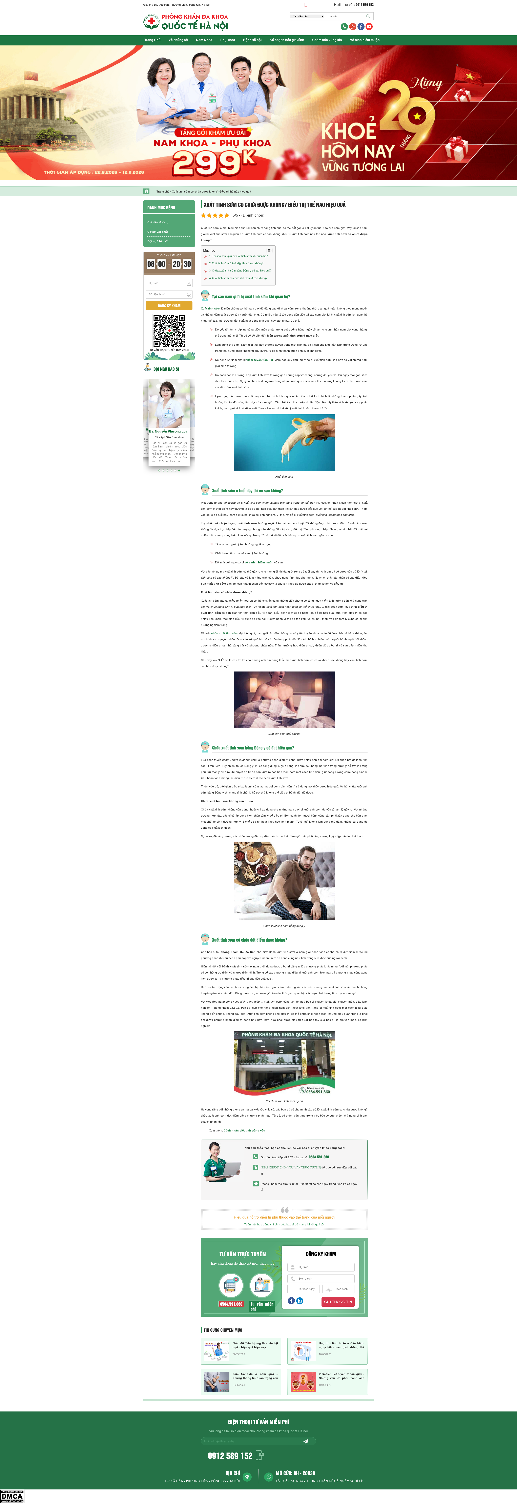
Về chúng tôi (178, 40)
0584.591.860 (319, 1156)
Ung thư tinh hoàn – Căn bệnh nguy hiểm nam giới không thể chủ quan (342, 1347)
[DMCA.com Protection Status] (12, 1502)
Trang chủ (163, 191)
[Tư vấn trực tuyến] (304, 1167)
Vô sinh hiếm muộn (365, 40)
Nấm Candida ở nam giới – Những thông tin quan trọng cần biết (255, 1378)
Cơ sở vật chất (157, 231)
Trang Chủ (152, 40)
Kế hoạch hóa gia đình (287, 40)
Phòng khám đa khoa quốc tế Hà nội (282, 1431)
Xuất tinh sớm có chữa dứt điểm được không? (239, 278)
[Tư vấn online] (361, 27)
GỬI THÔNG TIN (338, 1302)
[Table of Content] (269, 250)
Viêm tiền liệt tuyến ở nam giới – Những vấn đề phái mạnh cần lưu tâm (342, 1378)
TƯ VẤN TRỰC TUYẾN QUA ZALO (169, 350)
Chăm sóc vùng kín (327, 40)
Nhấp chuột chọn (274, 1167)
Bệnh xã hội (252, 40)
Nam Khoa (204, 40)
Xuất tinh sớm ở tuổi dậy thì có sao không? (237, 263)
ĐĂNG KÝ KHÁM (169, 305)
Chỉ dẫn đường (157, 222)
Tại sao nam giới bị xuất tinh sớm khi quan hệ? (240, 256)
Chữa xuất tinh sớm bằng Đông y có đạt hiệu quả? (241, 270)
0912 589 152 (230, 1455)
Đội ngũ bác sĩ (157, 241)
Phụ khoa (227, 40)
